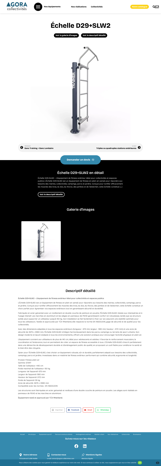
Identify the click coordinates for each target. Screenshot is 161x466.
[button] (57, 410)
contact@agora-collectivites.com (63, 459)
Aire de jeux (32, 434)
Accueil (22, 434)
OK (140, 462)
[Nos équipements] (38, 7)
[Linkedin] (85, 446)
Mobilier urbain (99, 434)
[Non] (157, 463)
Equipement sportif (45, 434)
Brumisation (137, 434)
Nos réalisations (79, 7)
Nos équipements (52, 6)
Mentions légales (87, 459)
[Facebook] (76, 446)
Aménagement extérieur (83, 434)
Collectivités (97, 7)
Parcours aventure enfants (63, 434)
